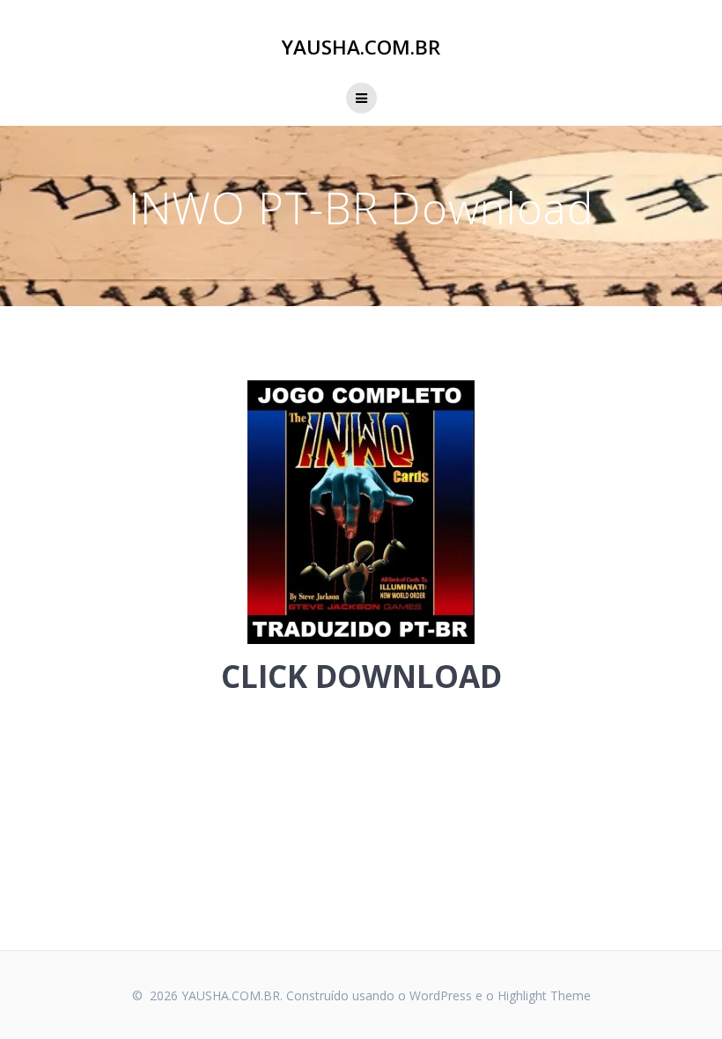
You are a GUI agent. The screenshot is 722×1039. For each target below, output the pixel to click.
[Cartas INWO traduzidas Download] (361, 512)
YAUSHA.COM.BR (361, 47)
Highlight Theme (544, 995)
